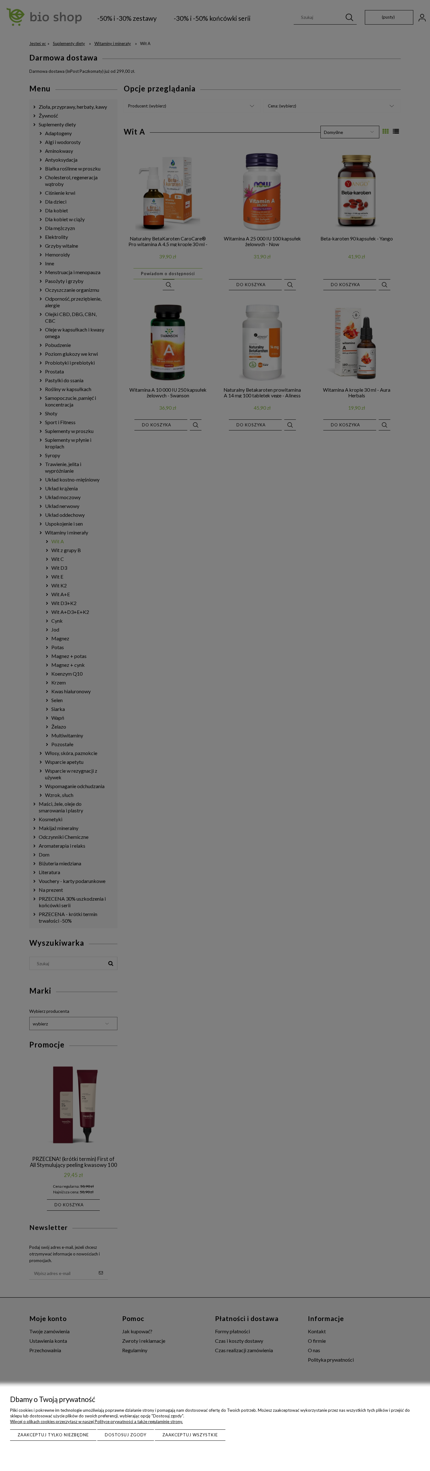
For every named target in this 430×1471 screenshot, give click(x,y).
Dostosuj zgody (125, 1434)
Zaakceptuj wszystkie (190, 1434)
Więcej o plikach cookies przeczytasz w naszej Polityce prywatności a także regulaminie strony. (96, 1421)
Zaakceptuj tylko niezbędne (53, 1434)
